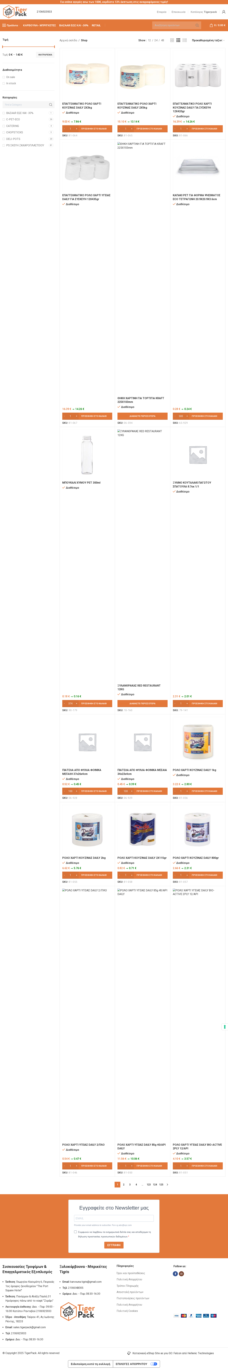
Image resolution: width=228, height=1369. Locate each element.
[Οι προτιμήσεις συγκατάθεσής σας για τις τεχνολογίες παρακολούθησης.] (225, 1027)
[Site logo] (15, 11)
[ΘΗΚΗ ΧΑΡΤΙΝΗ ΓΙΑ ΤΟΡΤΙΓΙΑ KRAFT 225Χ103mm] (142, 268)
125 (161, 1184)
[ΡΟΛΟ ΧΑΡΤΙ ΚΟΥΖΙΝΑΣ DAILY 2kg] (87, 830)
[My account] (223, 11)
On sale (10, 77)
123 (149, 1184)
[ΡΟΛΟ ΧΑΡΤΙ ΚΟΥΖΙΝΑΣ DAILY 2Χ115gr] (142, 830)
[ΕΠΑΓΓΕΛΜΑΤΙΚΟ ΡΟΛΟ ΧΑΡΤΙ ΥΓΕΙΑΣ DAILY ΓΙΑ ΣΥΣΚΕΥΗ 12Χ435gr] (87, 167)
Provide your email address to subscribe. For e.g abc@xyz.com (103, 1225)
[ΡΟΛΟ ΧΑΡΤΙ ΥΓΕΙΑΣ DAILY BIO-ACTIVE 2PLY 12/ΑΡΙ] (198, 1015)
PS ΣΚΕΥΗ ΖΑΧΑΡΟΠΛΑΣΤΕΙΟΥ (25, 145)
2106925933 (44, 11)
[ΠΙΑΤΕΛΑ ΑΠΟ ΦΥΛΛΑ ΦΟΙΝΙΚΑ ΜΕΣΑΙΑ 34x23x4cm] (142, 742)
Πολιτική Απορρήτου (129, 1279)
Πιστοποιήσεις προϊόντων (133, 1298)
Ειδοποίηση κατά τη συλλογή (90, 1364)
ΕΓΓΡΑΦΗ (113, 1245)
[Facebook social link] (175, 1273)
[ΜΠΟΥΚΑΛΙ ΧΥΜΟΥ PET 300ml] (87, 454)
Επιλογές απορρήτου (131, 1364)
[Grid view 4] (185, 40)
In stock (11, 83)
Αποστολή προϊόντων (130, 1292)
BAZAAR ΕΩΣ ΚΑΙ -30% (19, 113)
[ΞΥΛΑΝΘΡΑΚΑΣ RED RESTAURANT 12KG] (142, 555)
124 (155, 1184)
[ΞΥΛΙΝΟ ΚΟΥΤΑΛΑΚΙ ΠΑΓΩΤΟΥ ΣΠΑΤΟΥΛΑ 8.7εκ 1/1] (198, 454)
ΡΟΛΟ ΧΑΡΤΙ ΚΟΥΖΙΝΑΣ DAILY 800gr (196, 857)
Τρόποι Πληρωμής (128, 1285)
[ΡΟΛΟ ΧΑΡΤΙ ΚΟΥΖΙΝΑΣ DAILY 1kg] (198, 742)
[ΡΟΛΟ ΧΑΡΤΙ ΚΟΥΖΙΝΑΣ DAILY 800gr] (198, 830)
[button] (87, 128)
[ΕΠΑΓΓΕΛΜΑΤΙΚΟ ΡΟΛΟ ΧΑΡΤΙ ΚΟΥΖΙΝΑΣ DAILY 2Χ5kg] (142, 75)
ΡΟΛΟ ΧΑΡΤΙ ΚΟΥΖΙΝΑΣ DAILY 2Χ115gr (142, 857)
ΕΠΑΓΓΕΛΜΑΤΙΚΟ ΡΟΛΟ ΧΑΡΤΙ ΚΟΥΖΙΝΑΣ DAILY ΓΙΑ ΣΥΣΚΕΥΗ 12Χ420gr (192, 107)
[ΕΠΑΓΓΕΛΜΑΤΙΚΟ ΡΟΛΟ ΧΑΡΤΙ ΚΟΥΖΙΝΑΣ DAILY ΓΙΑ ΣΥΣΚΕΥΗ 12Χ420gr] (198, 75)
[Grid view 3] (178, 40)
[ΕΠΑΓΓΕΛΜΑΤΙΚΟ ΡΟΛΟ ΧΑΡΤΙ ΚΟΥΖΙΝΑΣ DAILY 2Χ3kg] (87, 75)
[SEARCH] (197, 25)
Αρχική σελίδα (68, 40)
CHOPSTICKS (14, 132)
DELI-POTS (13, 139)
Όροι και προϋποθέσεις (131, 1273)
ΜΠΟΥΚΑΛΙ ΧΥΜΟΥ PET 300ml (81, 482)
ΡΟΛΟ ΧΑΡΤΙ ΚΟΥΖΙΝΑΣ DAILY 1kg (194, 770)
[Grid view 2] (172, 40)
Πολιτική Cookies (127, 1311)
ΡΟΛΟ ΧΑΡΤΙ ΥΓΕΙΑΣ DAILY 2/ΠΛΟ (83, 1144)
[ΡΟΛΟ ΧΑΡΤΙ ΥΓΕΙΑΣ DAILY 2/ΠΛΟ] (87, 1015)
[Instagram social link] (181, 1273)
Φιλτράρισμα (45, 55)
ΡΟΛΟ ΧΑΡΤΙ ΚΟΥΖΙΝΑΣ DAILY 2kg (84, 857)
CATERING (12, 126)
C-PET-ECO (13, 119)
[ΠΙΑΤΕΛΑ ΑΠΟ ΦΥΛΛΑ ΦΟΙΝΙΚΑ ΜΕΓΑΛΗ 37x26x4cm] (87, 742)
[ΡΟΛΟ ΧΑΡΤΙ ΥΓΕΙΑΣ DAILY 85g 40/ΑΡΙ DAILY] (142, 1015)
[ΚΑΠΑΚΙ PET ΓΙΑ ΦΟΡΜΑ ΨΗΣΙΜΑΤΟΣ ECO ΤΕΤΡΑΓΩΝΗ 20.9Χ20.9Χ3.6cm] (198, 167)
